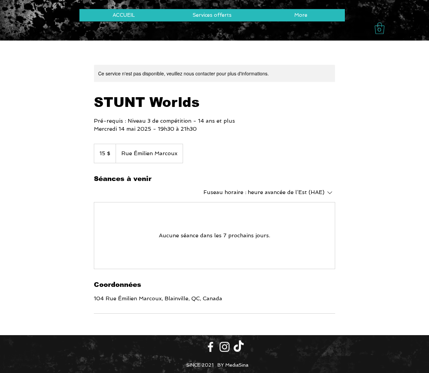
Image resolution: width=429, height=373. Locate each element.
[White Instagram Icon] (224, 347)
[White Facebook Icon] (210, 347)
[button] (379, 28)
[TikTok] (238, 347)
